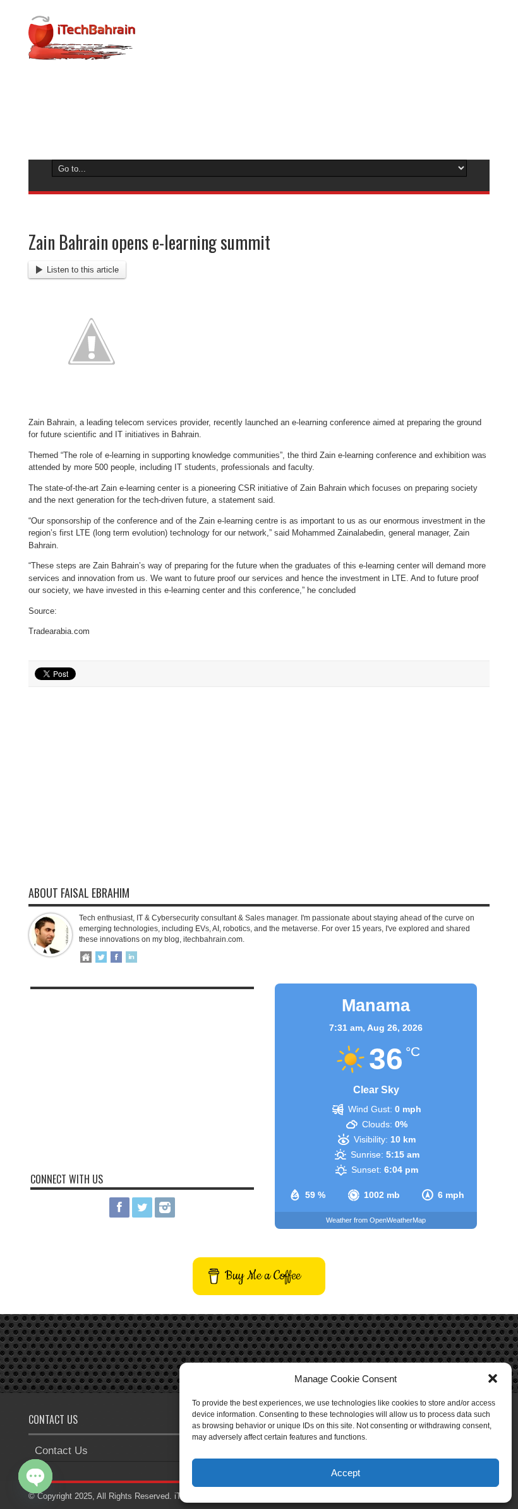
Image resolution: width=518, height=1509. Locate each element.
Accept (345, 1472)
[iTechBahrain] (81, 50)
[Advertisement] (259, 107)
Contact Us (61, 1451)
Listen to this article (83, 269)
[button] (492, 1378)
